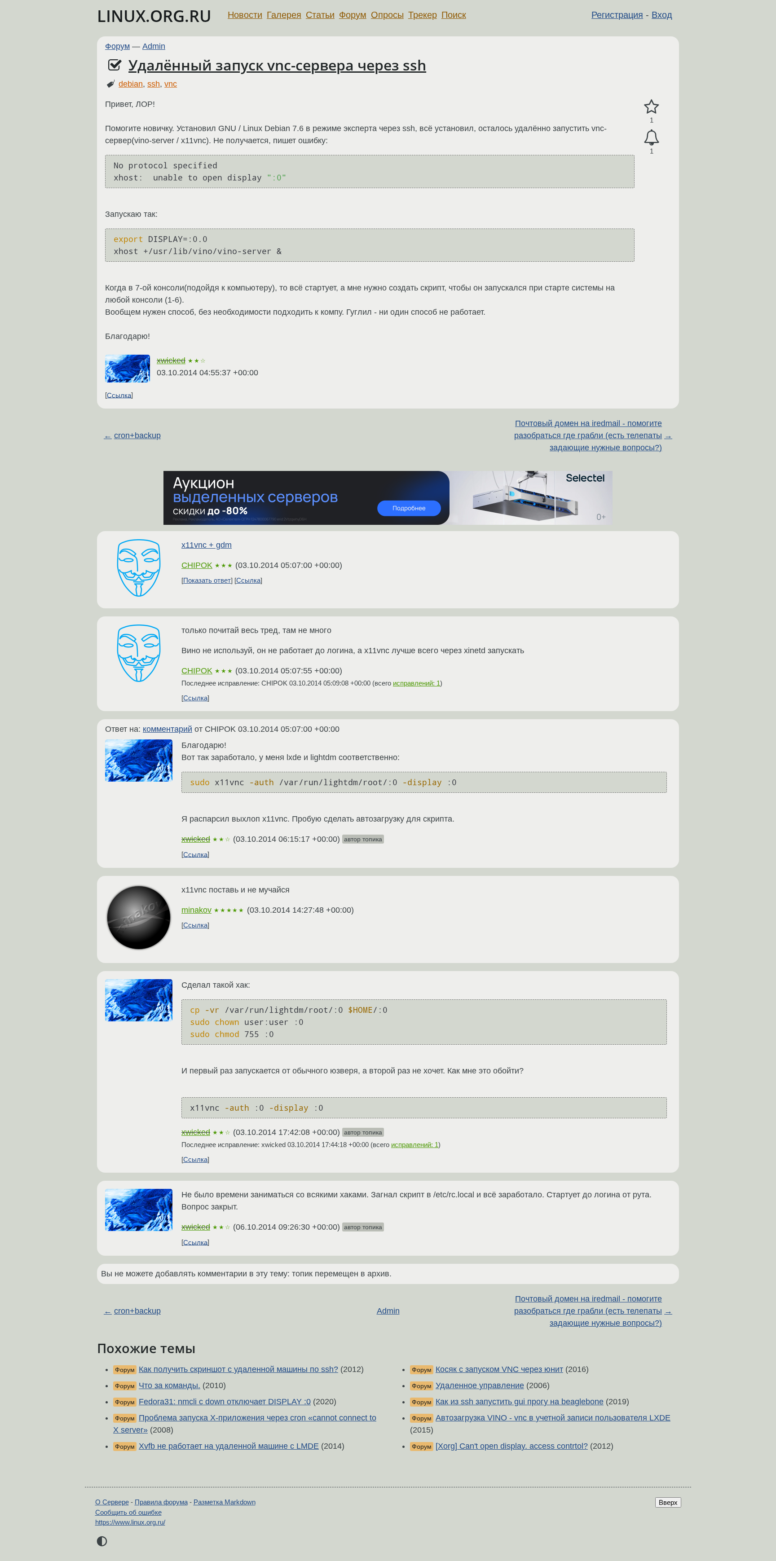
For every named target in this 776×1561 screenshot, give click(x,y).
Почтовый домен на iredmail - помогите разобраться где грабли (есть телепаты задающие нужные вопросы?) (588, 435)
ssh (153, 83)
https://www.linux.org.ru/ (130, 1522)
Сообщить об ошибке (128, 1512)
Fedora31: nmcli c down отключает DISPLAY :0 (225, 1401)
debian (131, 83)
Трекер (422, 15)
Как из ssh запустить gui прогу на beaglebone (520, 1401)
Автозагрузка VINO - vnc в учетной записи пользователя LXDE (553, 1417)
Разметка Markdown (225, 1502)
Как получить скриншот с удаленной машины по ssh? (238, 1369)
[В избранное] (651, 107)
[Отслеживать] (651, 137)
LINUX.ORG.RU (154, 16)
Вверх (668, 1502)
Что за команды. (169, 1385)
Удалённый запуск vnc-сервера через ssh (277, 65)
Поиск (453, 15)
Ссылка (119, 395)
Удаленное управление (480, 1385)
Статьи (320, 15)
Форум (352, 15)
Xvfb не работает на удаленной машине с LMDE (229, 1446)
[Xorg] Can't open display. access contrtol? (512, 1446)
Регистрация (617, 15)
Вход (662, 15)
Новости (245, 15)
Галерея (284, 15)
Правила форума (161, 1502)
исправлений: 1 (416, 683)
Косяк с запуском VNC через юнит (499, 1369)
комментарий (167, 729)
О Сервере (112, 1502)
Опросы (387, 15)
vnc (170, 83)
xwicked (171, 360)
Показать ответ (207, 580)
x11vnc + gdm (206, 545)
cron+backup (137, 435)
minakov (196, 910)
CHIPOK (196, 565)
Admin (153, 46)
